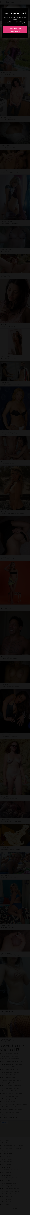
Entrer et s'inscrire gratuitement (15, 30)
